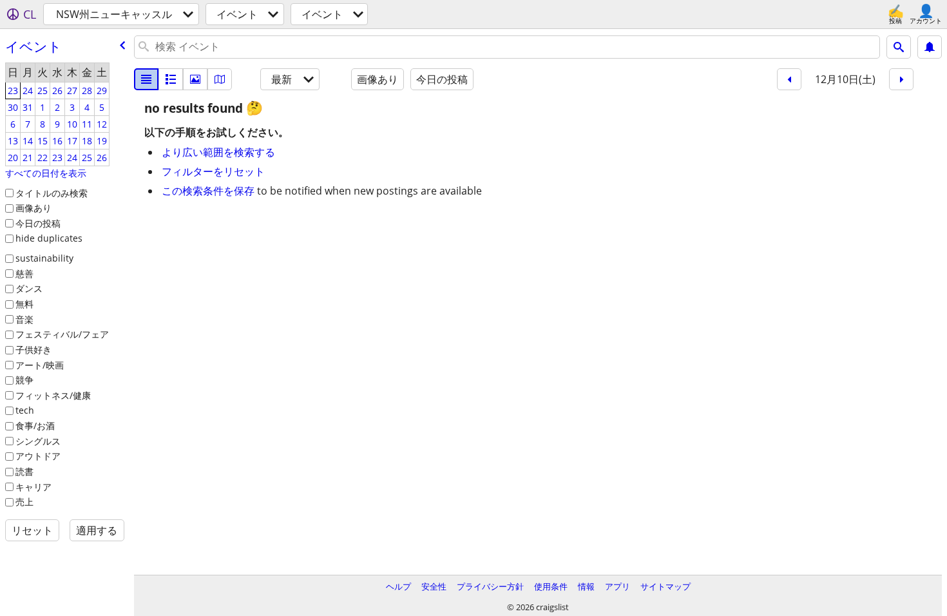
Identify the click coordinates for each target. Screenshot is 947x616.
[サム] (170, 79)
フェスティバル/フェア (62, 334)
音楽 (24, 319)
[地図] (219, 79)
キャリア (33, 487)
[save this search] (929, 47)
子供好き (33, 349)
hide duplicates (48, 238)
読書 (24, 471)
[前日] (789, 79)
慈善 (24, 273)
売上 (24, 502)
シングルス (38, 441)
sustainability (44, 258)
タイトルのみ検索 (51, 193)
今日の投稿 (38, 223)
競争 (24, 380)
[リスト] (146, 79)
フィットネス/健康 (53, 395)
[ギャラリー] (195, 79)
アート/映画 (39, 365)
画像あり (33, 208)
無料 (24, 304)
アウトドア (38, 456)
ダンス (29, 288)
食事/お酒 (35, 425)
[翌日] (901, 79)
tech (24, 410)
